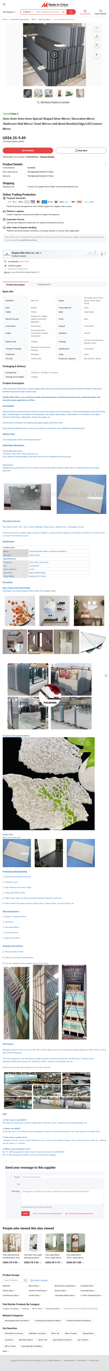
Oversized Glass (87, 1290)
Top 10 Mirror (82, 1339)
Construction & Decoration (19, 19)
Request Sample (47, 157)
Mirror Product (71, 1333)
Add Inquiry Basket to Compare (54, 102)
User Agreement (69, 1360)
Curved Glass (34, 1295)
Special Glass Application (64, 1285)
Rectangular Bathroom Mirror (17, 1320)
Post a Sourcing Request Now (79, 1213)
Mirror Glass (34, 1285)
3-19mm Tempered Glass (90, 1295)
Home (5, 19)
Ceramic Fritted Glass (37, 1290)
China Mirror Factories (14, 1333)
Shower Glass (60, 1290)
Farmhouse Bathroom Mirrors (78, 1320)
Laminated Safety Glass (64, 1295)
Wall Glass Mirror (26, 1339)
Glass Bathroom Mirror (62, 1339)
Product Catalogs (40, 1280)
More (5, 1351)
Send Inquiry (28, 150)
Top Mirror (9, 1339)
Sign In (7, 272)
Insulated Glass (86, 1285)
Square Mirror (88, 1333)
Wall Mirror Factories (37, 1333)
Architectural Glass (10, 1295)
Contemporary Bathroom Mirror (48, 1320)
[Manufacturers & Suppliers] (54, 4)
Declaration (82, 1360)
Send (25, 1213)
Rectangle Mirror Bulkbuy (31, 1346)
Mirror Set (55, 1333)
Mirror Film (42, 1339)
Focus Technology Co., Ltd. (37, 1360)
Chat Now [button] (82, 150)
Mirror (34, 19)
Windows (6, 1285)
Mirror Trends (10, 1346)
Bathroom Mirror (45, 19)
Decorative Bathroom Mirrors (64, 19)
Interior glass (8, 1290)
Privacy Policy (94, 1360)
